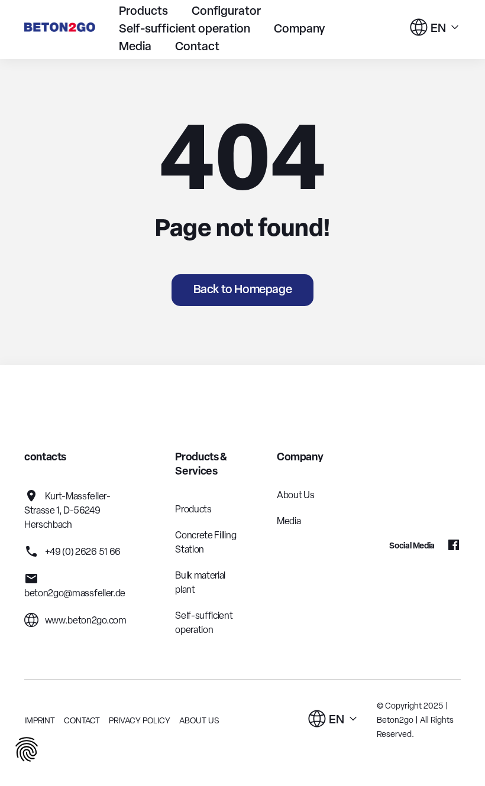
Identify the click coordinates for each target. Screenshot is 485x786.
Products (143, 12)
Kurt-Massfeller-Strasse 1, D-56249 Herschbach (67, 511)
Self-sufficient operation (184, 29)
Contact (197, 47)
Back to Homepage (242, 290)
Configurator (226, 12)
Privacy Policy (139, 721)
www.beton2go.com (85, 621)
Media (135, 47)
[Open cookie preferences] (26, 751)
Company (299, 29)
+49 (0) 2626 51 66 (82, 552)
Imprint (39, 721)
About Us (295, 496)
